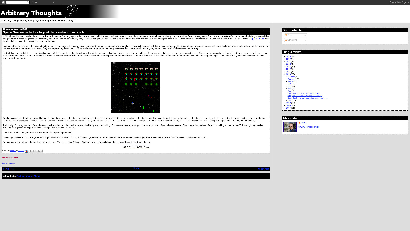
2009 (288, 103)
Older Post (263, 169)
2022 (288, 59)
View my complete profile (308, 127)
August (291, 81)
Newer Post (8, 169)
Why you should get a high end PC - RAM (304, 93)
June (290, 86)
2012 (288, 69)
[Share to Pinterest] (41, 151)
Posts (289, 35)
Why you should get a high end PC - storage (305, 96)
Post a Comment (8, 163)
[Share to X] (35, 151)
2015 (288, 64)
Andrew (304, 123)
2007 (288, 108)
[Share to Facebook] (38, 151)
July (290, 84)
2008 (288, 105)
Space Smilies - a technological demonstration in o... (308, 98)
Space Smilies (257, 39)
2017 (288, 61)
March (291, 100)
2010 (288, 74)
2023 (288, 56)
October (291, 77)
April (290, 91)
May (290, 89)
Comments (292, 40)
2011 (288, 72)
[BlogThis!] (32, 151)
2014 (288, 67)
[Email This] (29, 151)
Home (136, 168)
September (292, 79)
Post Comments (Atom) (28, 176)
